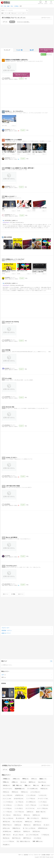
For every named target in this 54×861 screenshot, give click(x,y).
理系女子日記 (7, 825)
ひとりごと (7, 798)
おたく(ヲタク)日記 (32, 834)
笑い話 (46, 825)
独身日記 (28, 821)
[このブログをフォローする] (21, 79)
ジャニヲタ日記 (7, 801)
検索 (27, 10)
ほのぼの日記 (18, 798)
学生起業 (6, 844)
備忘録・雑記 (40, 811)
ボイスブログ (30, 808)
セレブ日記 (19, 801)
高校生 (43, 778)
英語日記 (26, 831)
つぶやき (42, 795)
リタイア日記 (18, 811)
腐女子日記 (16, 838)
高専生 (33, 778)
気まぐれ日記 (17, 821)
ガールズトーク (42, 798)
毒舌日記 (6, 821)
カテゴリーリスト (45, 17)
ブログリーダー (5, 627)
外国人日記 (17, 815)
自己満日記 (7, 831)
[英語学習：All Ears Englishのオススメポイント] (21, 693)
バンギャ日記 (18, 808)
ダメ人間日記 (30, 801)
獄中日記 (38, 821)
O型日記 (24, 792)
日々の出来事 (32, 788)
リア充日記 (45, 834)
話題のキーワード (6, 633)
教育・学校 (17, 785)
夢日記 (27, 815)
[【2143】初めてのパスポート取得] (8, 693)
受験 (27, 785)
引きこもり (13, 13)
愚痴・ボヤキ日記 (32, 818)
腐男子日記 (27, 838)
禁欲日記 (27, 825)
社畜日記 (17, 825)
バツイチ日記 (7, 808)
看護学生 (32, 782)
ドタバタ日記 (7, 805)
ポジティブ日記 (42, 808)
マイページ (30, 854)
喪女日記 (6, 838)
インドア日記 (30, 798)
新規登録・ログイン (7, 630)
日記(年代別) (19, 788)
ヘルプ (51, 854)
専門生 (25, 778)
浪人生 (23, 782)
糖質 (2, 13)
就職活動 (6, 785)
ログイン (46, 3)
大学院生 (6, 778)
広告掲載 (43, 854)
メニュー (51, 3)
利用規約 (48, 854)
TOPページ (20, 854)
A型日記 (6, 792)
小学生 (14, 782)
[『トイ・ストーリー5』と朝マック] (46, 693)
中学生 (6, 782)
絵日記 (6, 828)
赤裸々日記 (6, 834)
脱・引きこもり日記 (29, 828)
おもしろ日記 (7, 795)
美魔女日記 (16, 828)
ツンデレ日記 (42, 801)
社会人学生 (41, 782)
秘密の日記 (37, 825)
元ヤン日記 (6, 815)
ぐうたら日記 (30, 795)
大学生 (16, 778)
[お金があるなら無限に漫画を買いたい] (33, 693)
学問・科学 (37, 841)
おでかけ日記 (35, 792)
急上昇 (32, 50)
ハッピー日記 (43, 805)
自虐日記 (17, 831)
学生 (36, 785)
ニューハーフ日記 (8, 841)
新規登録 (26, 854)
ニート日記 (18, 805)
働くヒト (45, 785)
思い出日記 (20, 818)
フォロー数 (19, 50)
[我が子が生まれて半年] (8, 705)
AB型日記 (43, 788)
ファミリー (7, 788)
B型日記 (15, 792)
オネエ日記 (37, 838)
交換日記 (30, 811)
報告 (26, 78)
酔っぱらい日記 (18, 834)
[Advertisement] (27, 36)
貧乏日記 (36, 831)
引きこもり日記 (8, 818)
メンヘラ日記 (7, 811)
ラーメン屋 (7, 13)
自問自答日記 (42, 828)
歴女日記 (45, 818)
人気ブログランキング (5, 2)
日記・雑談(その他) (23, 841)
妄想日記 (36, 815)
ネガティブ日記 (31, 805)
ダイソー (24, 13)
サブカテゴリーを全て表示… (23, 21)
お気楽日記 (19, 795)
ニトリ (19, 13)
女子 (5, 21)
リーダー (40, 3)
